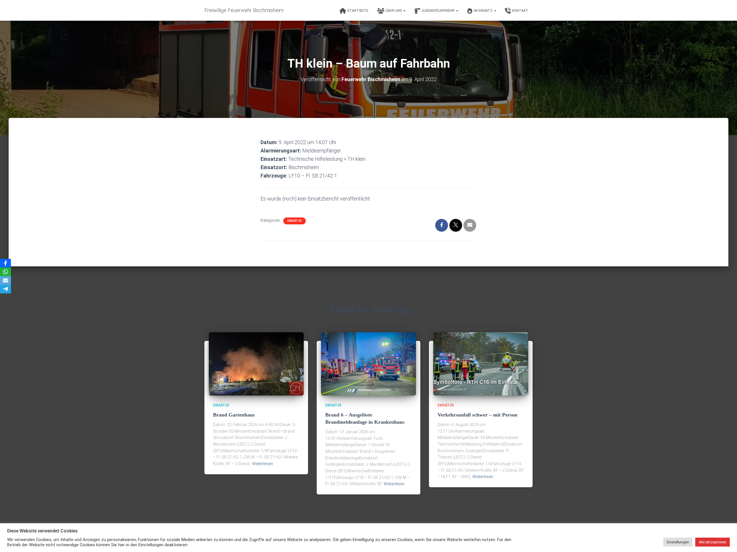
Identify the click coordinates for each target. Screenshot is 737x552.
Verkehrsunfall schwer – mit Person (477, 415)
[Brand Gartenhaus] (256, 363)
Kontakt (520, 11)
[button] (404, 11)
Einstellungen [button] (678, 542)
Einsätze (294, 220)
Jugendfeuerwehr (438, 11)
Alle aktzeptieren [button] (712, 542)
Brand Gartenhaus (234, 415)
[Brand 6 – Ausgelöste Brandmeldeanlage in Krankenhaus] (368, 363)
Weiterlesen (262, 463)
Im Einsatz (483, 11)
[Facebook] (5, 263)
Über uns (394, 11)
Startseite (357, 11)
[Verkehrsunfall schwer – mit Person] (480, 363)
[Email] (5, 280)
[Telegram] (5, 289)
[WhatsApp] (5, 272)
